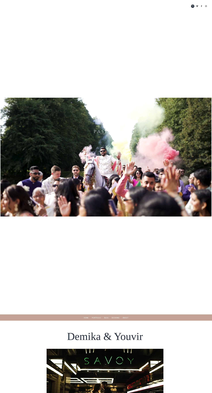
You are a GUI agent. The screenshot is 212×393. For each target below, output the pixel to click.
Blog (106, 318)
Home (86, 318)
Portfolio (96, 318)
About (125, 318)
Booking (115, 318)
